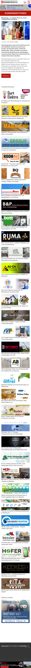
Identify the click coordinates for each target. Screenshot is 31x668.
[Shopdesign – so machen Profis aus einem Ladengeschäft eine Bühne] (15, 30)
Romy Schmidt (14, 42)
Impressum (5, 646)
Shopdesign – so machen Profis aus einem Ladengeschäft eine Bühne (14, 18)
